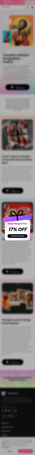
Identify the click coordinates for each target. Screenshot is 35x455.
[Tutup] (32, 7)
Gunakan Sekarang (17, 236)
